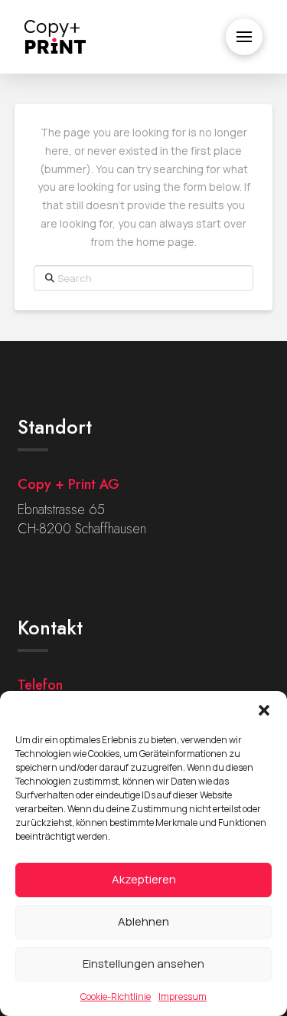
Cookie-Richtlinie (115, 996)
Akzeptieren (144, 879)
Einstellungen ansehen (143, 963)
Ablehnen (143, 921)
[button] (264, 710)
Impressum (182, 996)
